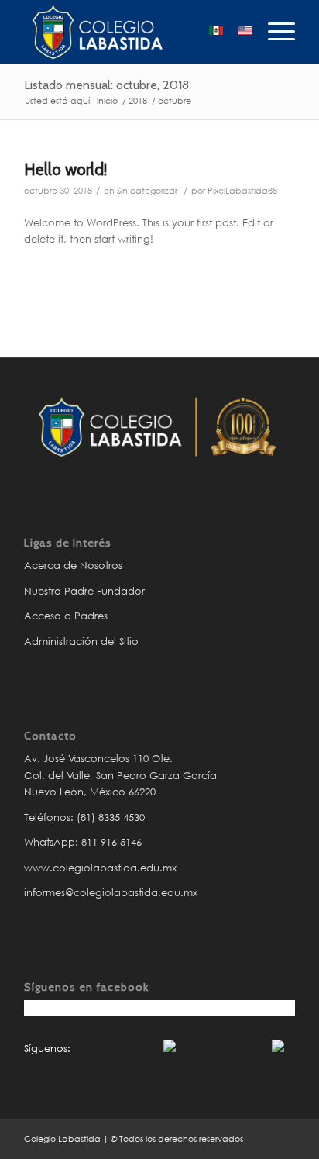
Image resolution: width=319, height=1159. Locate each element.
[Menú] (273, 32)
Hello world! (65, 169)
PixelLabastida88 (242, 191)
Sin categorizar (147, 191)
